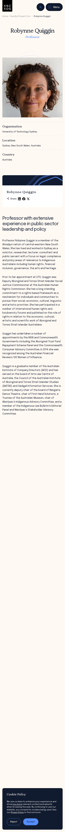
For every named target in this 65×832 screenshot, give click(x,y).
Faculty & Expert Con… (21, 16)
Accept (31, 822)
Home (5, 16)
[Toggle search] (40, 7)
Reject (13, 822)
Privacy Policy (17, 812)
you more (17, 804)
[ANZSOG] (7, 6)
